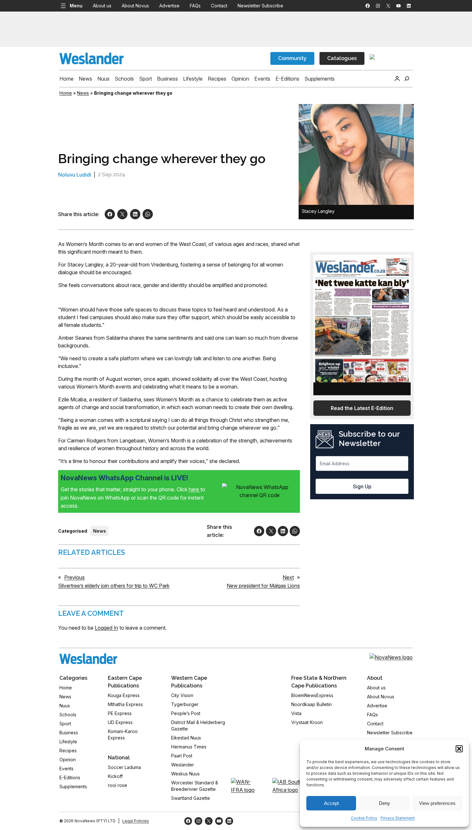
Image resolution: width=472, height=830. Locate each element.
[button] (459, 749)
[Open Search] (407, 78)
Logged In (106, 628)
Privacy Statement (397, 818)
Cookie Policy (364, 818)
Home (65, 93)
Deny (384, 803)
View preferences (437, 803)
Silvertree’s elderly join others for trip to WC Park (114, 585)
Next (288, 577)
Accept (331, 803)
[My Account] (397, 79)
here (194, 489)
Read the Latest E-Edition (362, 408)
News (83, 93)
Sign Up (362, 486)
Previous (74, 577)
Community (292, 58)
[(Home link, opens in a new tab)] (88, 658)
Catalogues (342, 58)
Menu (76, 5)
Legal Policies (135, 820)
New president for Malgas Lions (263, 585)
